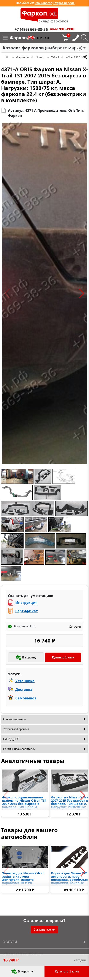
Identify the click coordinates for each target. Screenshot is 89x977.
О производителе (14, 719)
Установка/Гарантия (16, 729)
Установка (25, 681)
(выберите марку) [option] (42, 48)
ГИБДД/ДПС (11, 739)
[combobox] (44, 48)
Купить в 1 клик (63, 657)
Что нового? (43, 3)
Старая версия (64, 3)
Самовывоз (25, 698)
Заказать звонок (44, 929)
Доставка (23, 689)
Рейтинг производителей (19, 749)
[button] (7, 293)
